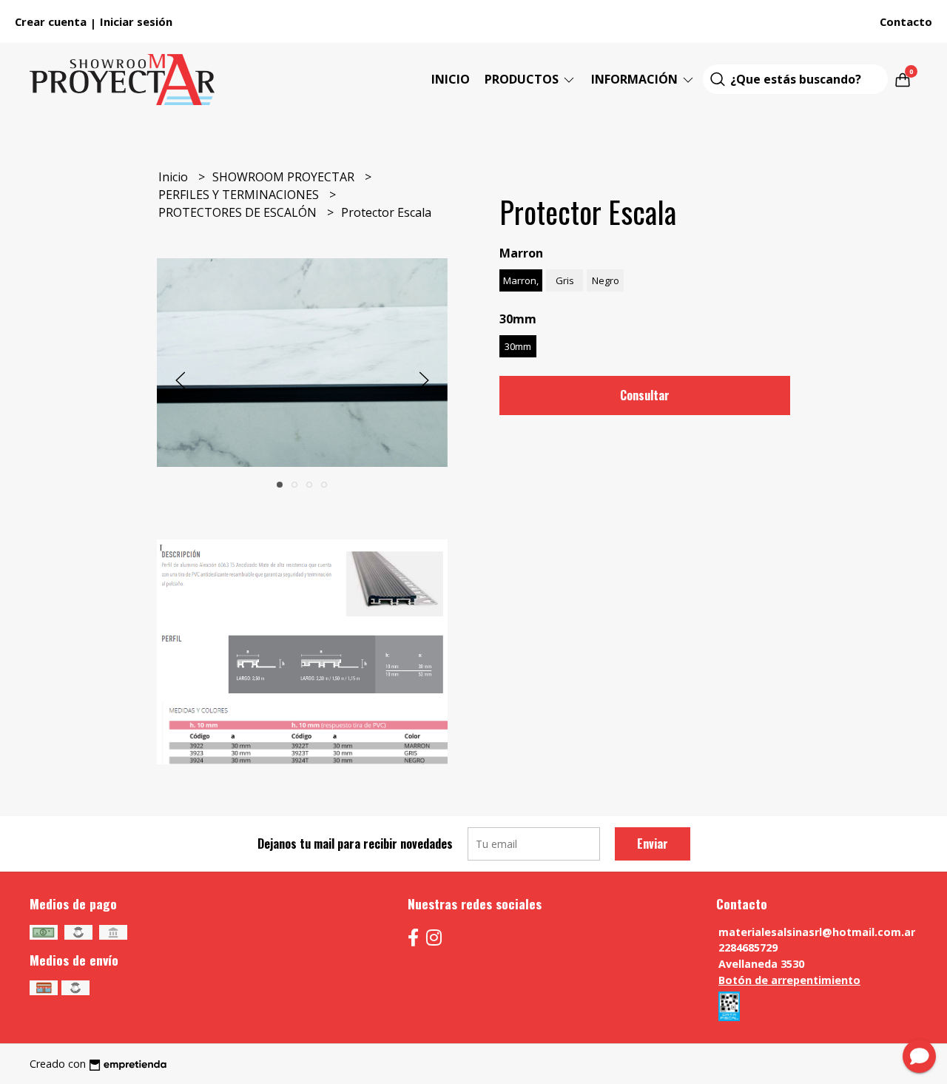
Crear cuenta (51, 21)
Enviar (652, 843)
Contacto (906, 21)
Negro (605, 280)
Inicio (450, 79)
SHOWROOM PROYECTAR (284, 177)
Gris (565, 280)
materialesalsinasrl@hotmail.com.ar (816, 932)
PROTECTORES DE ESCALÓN (239, 212)
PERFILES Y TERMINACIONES (240, 194)
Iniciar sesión (136, 21)
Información (636, 79)
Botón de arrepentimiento (789, 980)
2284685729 (748, 947)
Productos (523, 79)
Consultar (645, 395)
